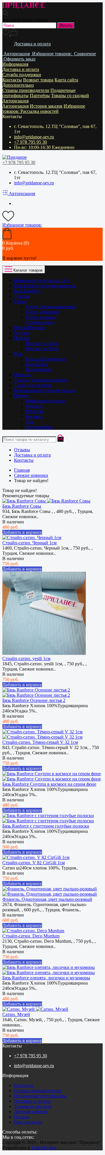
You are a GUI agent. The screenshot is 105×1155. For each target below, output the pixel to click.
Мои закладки (28, 1122)
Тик (30, 421)
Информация (15, 64)
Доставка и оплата (32, 43)
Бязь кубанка (38, 369)
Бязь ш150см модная (46, 359)
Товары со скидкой (70, 95)
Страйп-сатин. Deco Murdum (31, 935)
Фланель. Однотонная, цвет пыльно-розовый (47, 899)
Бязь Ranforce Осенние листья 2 (33, 700)
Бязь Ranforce (27, 290)
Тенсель (22, 296)
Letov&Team (44, 1147)
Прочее (21, 395)
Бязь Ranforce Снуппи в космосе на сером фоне (49, 784)
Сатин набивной (42, 311)
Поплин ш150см (42, 343)
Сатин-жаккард (41, 317)
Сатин (20, 301)
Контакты (12, 79)
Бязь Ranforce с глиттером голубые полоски (45, 826)
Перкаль (22, 374)
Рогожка (34, 416)
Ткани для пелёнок (33, 385)
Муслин (22, 332)
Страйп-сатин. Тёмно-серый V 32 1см (40, 742)
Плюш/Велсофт (29, 327)
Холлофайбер (39, 427)
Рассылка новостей (39, 111)
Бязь (18, 353)
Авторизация (15, 100)
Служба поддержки (21, 74)
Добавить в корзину (22, 532)
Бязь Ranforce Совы (21, 506)
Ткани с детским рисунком (41, 379)
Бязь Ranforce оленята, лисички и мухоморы (46, 977)
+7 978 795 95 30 (30, 142)
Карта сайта (66, 79)
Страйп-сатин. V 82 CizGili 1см (33, 862)
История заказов (46, 106)
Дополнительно (18, 85)
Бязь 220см (36, 364)
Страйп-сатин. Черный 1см (29, 542)
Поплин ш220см (42, 348)
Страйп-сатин (39, 322)
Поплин (22, 338)
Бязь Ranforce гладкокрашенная (45, 285)
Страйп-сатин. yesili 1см (26, 658)
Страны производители (25, 90)
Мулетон (34, 411)
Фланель (34, 406)
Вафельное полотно (45, 400)
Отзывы (22, 449)
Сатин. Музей (16, 1014)
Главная (22, 470)
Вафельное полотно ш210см (42, 280)
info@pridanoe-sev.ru (34, 136)
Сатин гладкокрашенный (51, 306)
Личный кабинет (31, 1111)
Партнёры (40, 95)
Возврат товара (38, 79)
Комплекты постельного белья (44, 390)
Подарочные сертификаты (40, 1095)
